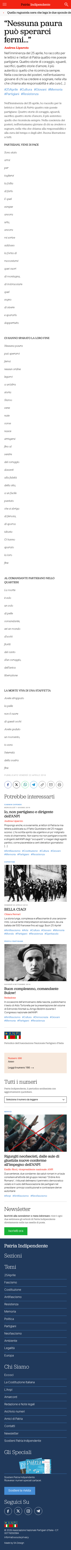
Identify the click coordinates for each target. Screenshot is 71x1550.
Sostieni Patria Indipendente (22, 1440)
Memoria (56, 89)
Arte (26, 930)
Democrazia (41, 1017)
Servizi (8, 1112)
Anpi (8, 1196)
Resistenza (30, 94)
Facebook (8, 1511)
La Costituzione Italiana (19, 1382)
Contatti (9, 1426)
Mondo (10, 934)
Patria (35, 4)
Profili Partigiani (13, 941)
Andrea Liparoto (16, 48)
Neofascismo (39, 1196)
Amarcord (10, 1397)
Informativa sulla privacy (16, 1537)
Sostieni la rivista (19, 1490)
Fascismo (10, 1282)
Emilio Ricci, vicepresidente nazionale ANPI (28, 1169)
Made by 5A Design (14, 1543)
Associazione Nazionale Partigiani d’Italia (32, 1530)
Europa (9, 1355)
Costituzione (31, 851)
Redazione (10, 997)
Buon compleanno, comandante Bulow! (31, 990)
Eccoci (9, 1375)
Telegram (38, 1511)
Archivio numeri (14, 1411)
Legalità (9, 1348)
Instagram (28, 1511)
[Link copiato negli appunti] (42, 784)
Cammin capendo (13, 804)
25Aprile (12, 89)
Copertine (9, 862)
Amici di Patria (13, 1418)
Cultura (27, 89)
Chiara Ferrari (12, 914)
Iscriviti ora (15, 1231)
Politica (9, 1319)
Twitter (18, 1511)
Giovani (41, 89)
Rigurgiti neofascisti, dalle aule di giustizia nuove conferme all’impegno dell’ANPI (31, 1160)
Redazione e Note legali (19, 1404)
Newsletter (11, 1433)
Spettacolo (52, 934)
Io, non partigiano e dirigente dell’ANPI (28, 813)
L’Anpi (8, 1389)
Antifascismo (13, 851)
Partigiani (12, 94)
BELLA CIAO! (15, 909)
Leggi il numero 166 (19, 1067)
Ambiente (10, 1340)
